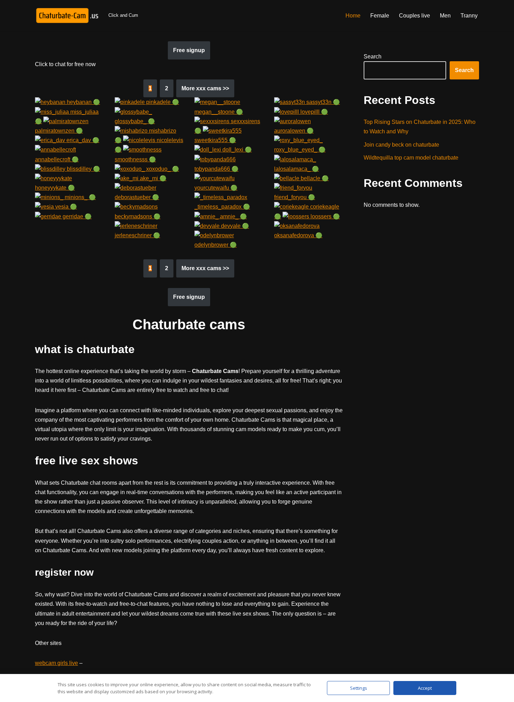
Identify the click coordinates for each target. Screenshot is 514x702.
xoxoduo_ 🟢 (162, 169)
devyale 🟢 (234, 226)
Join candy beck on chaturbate (401, 145)
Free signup (189, 50)
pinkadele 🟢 (162, 102)
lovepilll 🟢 (313, 112)
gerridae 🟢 (76, 216)
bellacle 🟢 (314, 178)
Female (379, 16)
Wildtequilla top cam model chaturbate (411, 158)
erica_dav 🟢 (82, 140)
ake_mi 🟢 (152, 178)
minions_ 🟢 (79, 197)
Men (445, 16)
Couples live (414, 16)
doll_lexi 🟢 (236, 150)
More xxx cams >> (205, 88)
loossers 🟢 (324, 216)
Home (352, 16)
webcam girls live (56, 663)
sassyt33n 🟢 (322, 102)
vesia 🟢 (65, 207)
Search (372, 56)
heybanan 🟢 (82, 102)
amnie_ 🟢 (233, 216)
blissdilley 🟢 (82, 169)
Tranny (469, 16)
